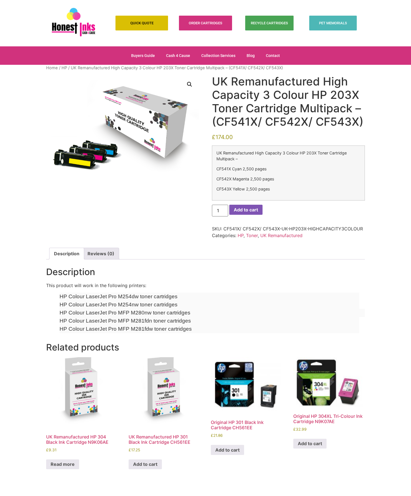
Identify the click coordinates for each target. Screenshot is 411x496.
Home (52, 67)
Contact (273, 55)
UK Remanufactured (281, 235)
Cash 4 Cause (178, 55)
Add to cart (246, 210)
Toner (252, 235)
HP (64, 67)
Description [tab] (66, 253)
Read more (63, 464)
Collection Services (218, 55)
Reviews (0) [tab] (101, 253)
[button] (190, 84)
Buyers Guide (143, 55)
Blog (251, 55)
